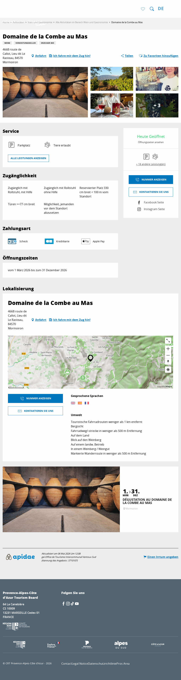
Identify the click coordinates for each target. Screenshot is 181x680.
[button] (151, 8)
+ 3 (157, 105)
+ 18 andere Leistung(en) (150, 164)
